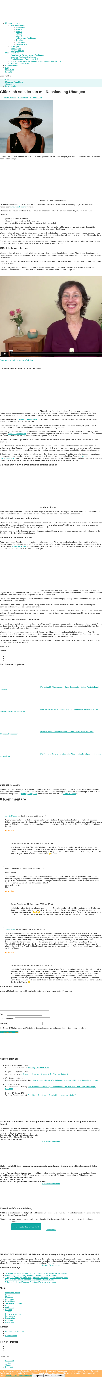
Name (3, 1014)
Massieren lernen (12, 23)
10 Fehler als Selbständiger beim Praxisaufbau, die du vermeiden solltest (36, 1273)
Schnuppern (16, 49)
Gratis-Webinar (69, 794)
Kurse (7, 1295)
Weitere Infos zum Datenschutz (18, 1375)
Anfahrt (8, 1312)
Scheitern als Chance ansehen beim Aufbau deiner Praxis (29, 1280)
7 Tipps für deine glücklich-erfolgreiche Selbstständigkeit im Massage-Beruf (36, 1278)
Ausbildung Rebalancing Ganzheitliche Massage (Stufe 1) (44, 1074)
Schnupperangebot (29, 794)
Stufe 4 (19, 36)
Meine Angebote (12, 53)
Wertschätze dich (19, 546)
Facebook (9, 1320)
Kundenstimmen (12, 65)
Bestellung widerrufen (14, 1314)
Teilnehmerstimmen (13, 1303)
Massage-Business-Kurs (38, 1067)
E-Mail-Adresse (7, 1019)
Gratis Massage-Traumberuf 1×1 (24, 59)
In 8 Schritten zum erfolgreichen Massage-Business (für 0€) (36, 61)
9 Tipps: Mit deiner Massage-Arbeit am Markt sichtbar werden (31, 1282)
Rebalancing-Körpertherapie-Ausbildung (27, 55)
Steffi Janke (10, 929)
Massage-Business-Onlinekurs (23, 57)
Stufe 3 (19, 34)
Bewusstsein (10, 86)
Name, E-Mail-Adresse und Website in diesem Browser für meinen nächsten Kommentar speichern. (45, 1028)
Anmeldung (21, 27)
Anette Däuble (11, 816)
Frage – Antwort (17, 51)
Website (3, 1023)
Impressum (10, 1316)
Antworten (9, 830)
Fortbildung (21, 42)
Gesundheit (10, 84)
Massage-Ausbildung (14, 82)
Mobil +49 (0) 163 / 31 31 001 (17, 1331)
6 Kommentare (36, 97)
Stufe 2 (19, 32)
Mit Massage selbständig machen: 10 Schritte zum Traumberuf (31, 1275)
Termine (19, 40)
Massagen (15, 46)
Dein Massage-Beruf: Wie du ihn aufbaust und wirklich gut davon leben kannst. (66, 1080)
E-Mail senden (11, 1336)
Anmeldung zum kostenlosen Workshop (16, 360)
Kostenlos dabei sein (51, 1141)
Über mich (9, 70)
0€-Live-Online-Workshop (21, 63)
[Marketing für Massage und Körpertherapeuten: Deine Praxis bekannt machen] (20, 687)
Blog (7, 68)
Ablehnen (48, 1376)
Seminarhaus (21, 44)
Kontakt (8, 72)
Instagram (9, 1322)
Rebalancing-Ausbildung (26, 38)
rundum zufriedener (18, 207)
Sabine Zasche (10, 97)
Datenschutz (51, 1230)
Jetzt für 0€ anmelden (51, 1265)
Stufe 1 (19, 29)
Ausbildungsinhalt (18, 25)
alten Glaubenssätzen (17, 434)
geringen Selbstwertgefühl (29, 419)
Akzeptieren (37, 1376)
